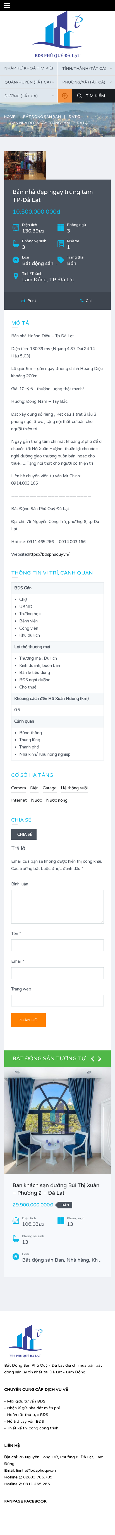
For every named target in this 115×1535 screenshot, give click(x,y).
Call (87, 300)
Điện (34, 787)
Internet (19, 800)
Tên (16, 933)
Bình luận (19, 884)
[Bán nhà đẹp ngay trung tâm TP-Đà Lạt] (57, 165)
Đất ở (74, 117)
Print (30, 300)
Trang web (21, 989)
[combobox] (29, 82)
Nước (36, 800)
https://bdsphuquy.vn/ (49, 554)
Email (17, 961)
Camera (18, 787)
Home (9, 117)
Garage (50, 787)
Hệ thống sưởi (74, 787)
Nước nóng (57, 800)
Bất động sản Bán (42, 117)
